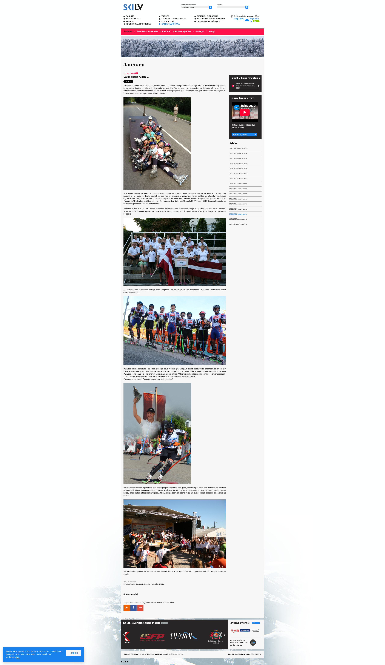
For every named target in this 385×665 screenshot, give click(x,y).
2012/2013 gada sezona (238, 214)
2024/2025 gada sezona (238, 153)
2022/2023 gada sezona (238, 163)
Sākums (130, 16)
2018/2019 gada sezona (238, 184)
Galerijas (200, 31)
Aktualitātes (133, 19)
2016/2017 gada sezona (238, 194)
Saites (126, 654)
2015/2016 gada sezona (238, 199)
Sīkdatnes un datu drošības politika (146, 654)
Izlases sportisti (183, 31)
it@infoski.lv (256, 654)
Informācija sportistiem (138, 24)
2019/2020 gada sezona (238, 178)
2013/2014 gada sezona (238, 209)
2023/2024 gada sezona (238, 158)
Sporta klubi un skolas (174, 19)
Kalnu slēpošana (171, 24)
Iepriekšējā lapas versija (173, 654)
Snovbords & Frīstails (208, 21)
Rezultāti (166, 31)
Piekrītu (74, 653)
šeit (18, 657)
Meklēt (219, 4)
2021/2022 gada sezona (238, 168)
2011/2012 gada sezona (238, 219)
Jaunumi (128, 31)
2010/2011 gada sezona (238, 224)
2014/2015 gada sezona (238, 204)
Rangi (212, 31)
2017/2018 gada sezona (238, 189)
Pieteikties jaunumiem (188, 4)
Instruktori (168, 21)
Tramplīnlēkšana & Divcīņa (211, 19)
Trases (165, 16)
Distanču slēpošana (207, 16)
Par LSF (130, 21)
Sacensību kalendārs (147, 31)
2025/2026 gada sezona (238, 148)
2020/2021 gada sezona (238, 173)
